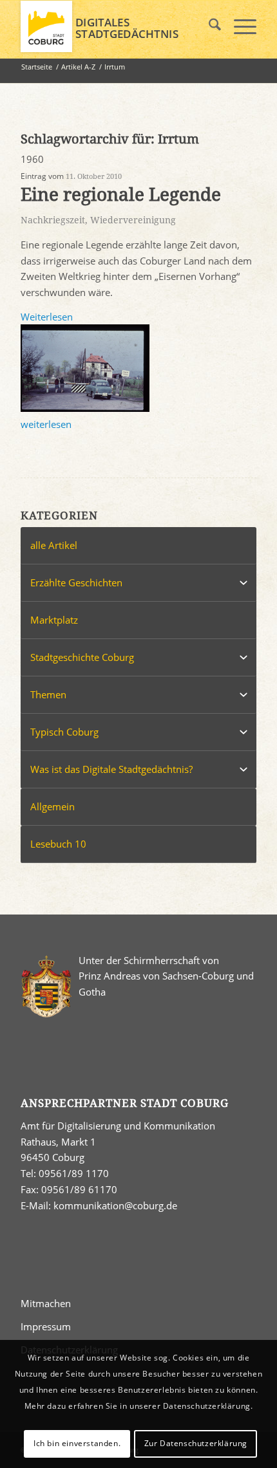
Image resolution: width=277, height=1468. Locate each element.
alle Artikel (53, 545)
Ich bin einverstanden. (76, 1443)
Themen (48, 694)
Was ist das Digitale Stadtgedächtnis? (111, 769)
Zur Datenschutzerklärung (195, 1443)
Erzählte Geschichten (76, 582)
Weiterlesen (47, 316)
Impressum (46, 1326)
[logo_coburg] (115, 26)
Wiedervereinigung (133, 220)
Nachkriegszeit (53, 220)
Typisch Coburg (64, 731)
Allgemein (52, 806)
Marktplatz (54, 619)
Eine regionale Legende (121, 194)
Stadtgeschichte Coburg (82, 657)
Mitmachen (46, 1303)
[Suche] (208, 26)
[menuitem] (208, 26)
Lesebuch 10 (58, 843)
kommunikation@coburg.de (115, 1205)
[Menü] (238, 26)
